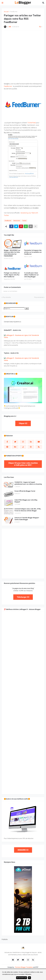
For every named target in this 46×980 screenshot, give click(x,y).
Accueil (6, 11)
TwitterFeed (31, 123)
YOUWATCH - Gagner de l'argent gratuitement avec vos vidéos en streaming (28, 483)
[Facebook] (11, 226)
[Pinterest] (21, 226)
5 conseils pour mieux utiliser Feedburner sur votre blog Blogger (31, 274)
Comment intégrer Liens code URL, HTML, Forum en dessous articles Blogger (28, 510)
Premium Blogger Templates (24, 967)
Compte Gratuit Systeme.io (12, 322)
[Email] (30, 226)
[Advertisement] (23, 55)
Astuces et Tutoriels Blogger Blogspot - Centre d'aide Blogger (27, 518)
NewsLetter (17, 220)
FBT (37, 967)
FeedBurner (13, 11)
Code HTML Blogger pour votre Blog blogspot (26, 501)
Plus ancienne (38, 297)
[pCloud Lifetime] (23, 932)
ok (29, 977)
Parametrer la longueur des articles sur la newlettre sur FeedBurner (33, 252)
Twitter (24, 220)
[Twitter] (16, 226)
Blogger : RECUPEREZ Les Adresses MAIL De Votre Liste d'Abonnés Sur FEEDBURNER (12, 253)
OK (27, 308)
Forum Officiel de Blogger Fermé (25, 491)
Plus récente (7, 297)
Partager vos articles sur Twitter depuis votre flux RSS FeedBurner (12, 274)
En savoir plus (21, 977)
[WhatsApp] (26, 226)
